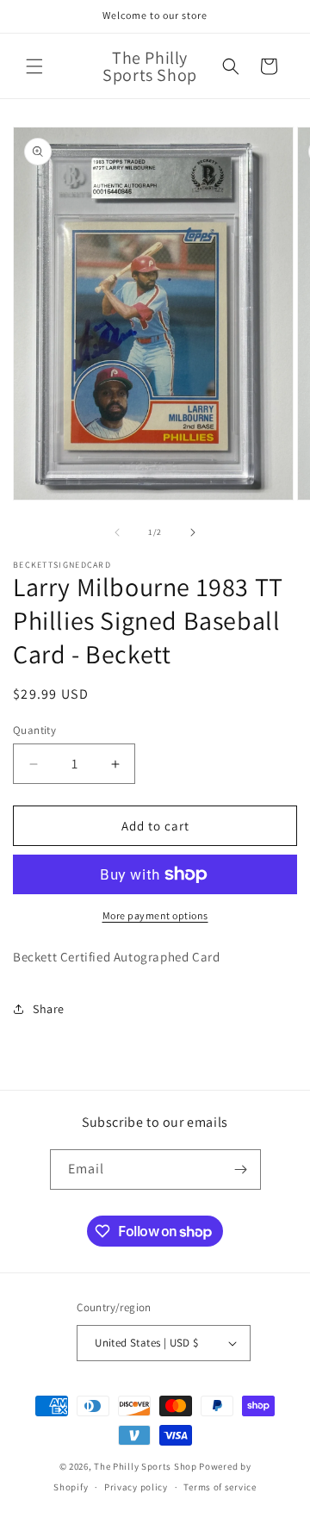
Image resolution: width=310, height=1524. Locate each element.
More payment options (155, 915)
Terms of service (219, 1487)
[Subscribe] (241, 1169)
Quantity (34, 730)
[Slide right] (193, 532)
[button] (34, 66)
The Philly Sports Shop (145, 1466)
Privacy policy (136, 1487)
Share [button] (49, 1009)
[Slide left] (117, 532)
